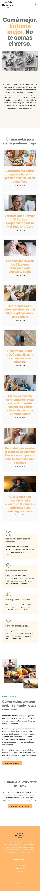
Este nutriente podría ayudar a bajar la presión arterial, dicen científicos (20, 176)
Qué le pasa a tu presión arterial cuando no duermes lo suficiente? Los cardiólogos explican (20, 504)
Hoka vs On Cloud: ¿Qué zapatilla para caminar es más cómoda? (20, 356)
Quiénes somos (12, 763)
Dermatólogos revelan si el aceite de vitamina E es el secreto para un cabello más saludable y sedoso (20, 455)
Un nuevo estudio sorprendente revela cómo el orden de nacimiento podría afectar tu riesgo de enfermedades (20, 405)
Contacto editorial (20, 806)
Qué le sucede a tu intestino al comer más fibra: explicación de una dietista (20, 311)
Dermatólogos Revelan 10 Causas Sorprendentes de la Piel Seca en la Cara (20, 221)
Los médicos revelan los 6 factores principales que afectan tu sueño (20, 266)
